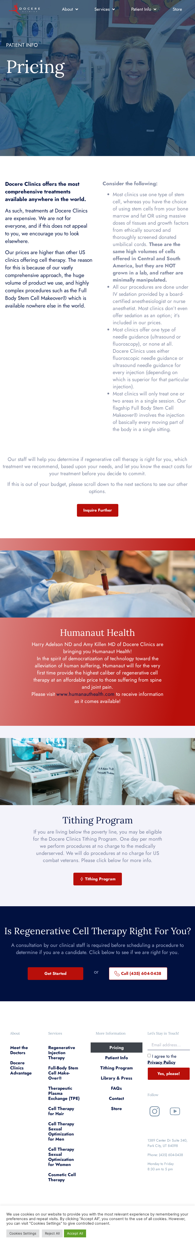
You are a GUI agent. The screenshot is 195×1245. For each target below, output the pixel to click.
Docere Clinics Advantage (21, 1068)
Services (102, 9)
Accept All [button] (75, 1233)
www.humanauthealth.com (85, 694)
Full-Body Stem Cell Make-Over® (63, 1073)
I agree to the (162, 1059)
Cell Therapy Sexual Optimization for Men (61, 1131)
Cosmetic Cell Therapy (62, 1177)
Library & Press (116, 1078)
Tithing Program (116, 1068)
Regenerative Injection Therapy (61, 1052)
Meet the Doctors (19, 1050)
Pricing (116, 1047)
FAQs (116, 1088)
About (67, 9)
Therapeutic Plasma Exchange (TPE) (64, 1093)
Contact (116, 1098)
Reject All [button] (52, 1233)
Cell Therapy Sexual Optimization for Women (61, 1156)
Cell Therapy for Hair (61, 1111)
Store (177, 9)
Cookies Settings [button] (22, 1233)
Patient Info (141, 9)
